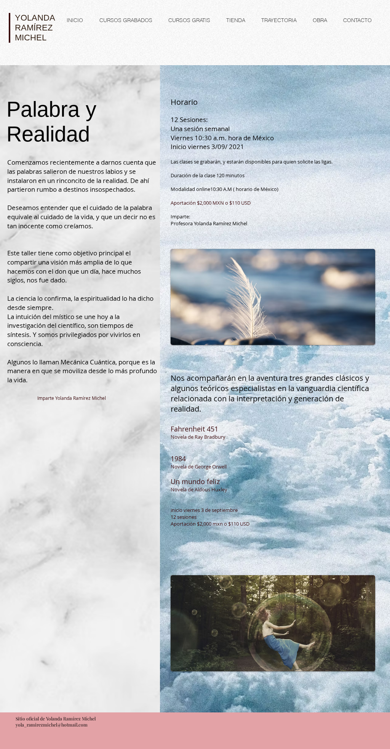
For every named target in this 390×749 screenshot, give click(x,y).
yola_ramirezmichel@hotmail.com (52, 725)
